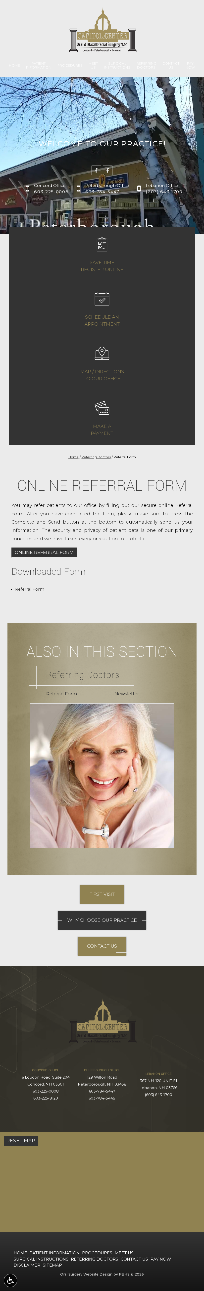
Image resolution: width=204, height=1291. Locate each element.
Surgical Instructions (41, 1259)
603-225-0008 (46, 1091)
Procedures (70, 65)
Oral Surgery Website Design (86, 1274)
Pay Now (161, 1259)
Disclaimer (27, 1265)
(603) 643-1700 (158, 1095)
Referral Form (30, 589)
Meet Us (124, 1252)
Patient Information (55, 1252)
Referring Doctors (96, 457)
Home (14, 65)
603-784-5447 (102, 1091)
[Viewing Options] (10, 1280)
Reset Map (20, 1140)
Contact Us (134, 1259)
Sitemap (52, 1265)
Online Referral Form (44, 552)
